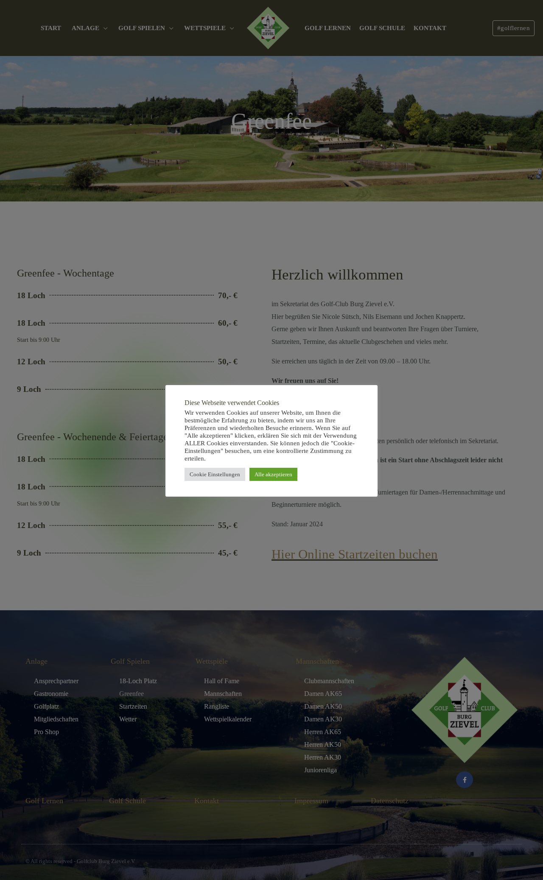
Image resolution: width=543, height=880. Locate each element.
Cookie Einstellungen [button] (215, 474)
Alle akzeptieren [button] (273, 474)
